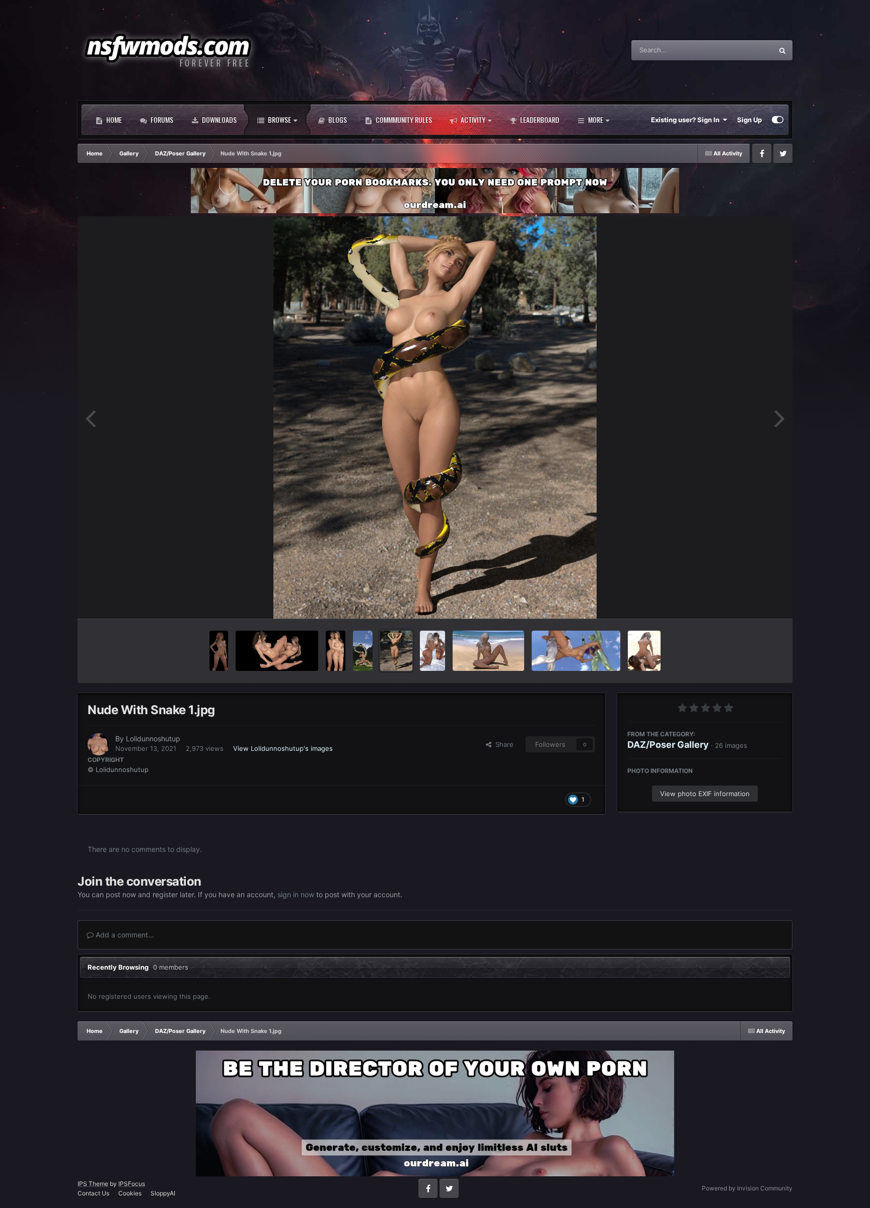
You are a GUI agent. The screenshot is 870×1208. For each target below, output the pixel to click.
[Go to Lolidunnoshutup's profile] (99, 744)
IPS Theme (93, 1183)
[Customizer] (777, 120)
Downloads (218, 119)
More (596, 119)
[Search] (782, 50)
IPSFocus (131, 1183)
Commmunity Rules (403, 119)
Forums (161, 119)
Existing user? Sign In (686, 120)
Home (113, 119)
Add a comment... (124, 934)
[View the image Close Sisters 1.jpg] (335, 651)
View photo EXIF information (705, 794)
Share (502, 744)
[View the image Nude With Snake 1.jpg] (396, 651)
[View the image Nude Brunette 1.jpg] (218, 651)
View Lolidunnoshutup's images (283, 748)
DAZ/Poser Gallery (668, 744)
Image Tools (751, 600)
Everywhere (742, 50)
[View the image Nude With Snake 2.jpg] (363, 651)
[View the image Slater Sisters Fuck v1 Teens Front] (644, 651)
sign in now (295, 894)
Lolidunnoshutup (153, 738)
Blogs (337, 119)
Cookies (129, 1193)
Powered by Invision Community (747, 1188)
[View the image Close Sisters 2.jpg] (277, 651)
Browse (278, 119)
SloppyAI (163, 1193)
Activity (472, 119)
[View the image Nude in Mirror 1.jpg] (432, 651)
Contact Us (93, 1193)
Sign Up (749, 120)
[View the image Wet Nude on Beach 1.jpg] (488, 651)
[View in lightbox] (435, 417)
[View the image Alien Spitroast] (576, 651)
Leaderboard (539, 119)
